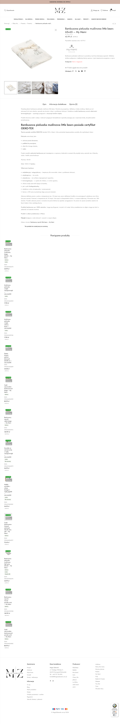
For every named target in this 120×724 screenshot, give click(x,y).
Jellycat (74, 680)
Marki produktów (31, 690)
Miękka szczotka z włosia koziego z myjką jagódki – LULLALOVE (8, 490)
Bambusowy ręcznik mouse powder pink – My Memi (8, 600)
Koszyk (29, 667)
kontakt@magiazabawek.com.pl (58, 677)
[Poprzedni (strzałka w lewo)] (9, 721)
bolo (74, 675)
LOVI (74, 687)
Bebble (74, 670)
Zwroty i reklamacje (32, 677)
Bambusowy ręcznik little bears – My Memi (42, 222)
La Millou (75, 682)
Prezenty (23, 23)
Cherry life (75, 677)
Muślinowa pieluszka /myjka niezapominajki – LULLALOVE (8, 289)
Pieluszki (23, 218)
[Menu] (117, 704)
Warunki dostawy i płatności (34, 699)
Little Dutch (76, 685)
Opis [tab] (44, 104)
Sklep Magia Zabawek (16, 23)
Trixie (96, 686)
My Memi (97, 674)
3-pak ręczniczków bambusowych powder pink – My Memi (8, 633)
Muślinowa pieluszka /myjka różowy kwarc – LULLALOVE (7, 323)
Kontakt (29, 675)
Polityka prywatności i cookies (35, 694)
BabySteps (75, 667)
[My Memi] (71, 48)
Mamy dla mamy (99, 667)
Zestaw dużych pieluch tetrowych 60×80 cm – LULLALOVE (8, 358)
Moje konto (30, 672)
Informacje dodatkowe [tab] (57, 104)
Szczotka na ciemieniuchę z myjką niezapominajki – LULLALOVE (8, 452)
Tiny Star (97, 684)
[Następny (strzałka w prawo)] (16, 721)
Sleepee (97, 681)
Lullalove (97, 664)
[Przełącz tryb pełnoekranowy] (13, 717)
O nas (28, 685)
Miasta (29, 692)
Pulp (96, 676)
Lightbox (55, 30)
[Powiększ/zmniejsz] (8, 717)
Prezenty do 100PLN (30, 23)
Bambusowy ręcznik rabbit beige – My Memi (8, 420)
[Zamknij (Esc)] (22, 717)
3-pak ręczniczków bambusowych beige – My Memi (8, 388)
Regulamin (30, 697)
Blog (28, 687)
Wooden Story (99, 689)
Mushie (97, 672)
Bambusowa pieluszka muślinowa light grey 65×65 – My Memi (8, 563)
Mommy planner (99, 669)
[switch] (114, 715)
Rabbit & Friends (100, 679)
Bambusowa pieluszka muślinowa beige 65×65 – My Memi (8, 253)
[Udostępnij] (18, 717)
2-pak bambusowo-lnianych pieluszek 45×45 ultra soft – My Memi (8, 528)
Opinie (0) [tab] (73, 104)
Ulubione (29, 670)
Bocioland (75, 672)
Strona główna (7, 23)
